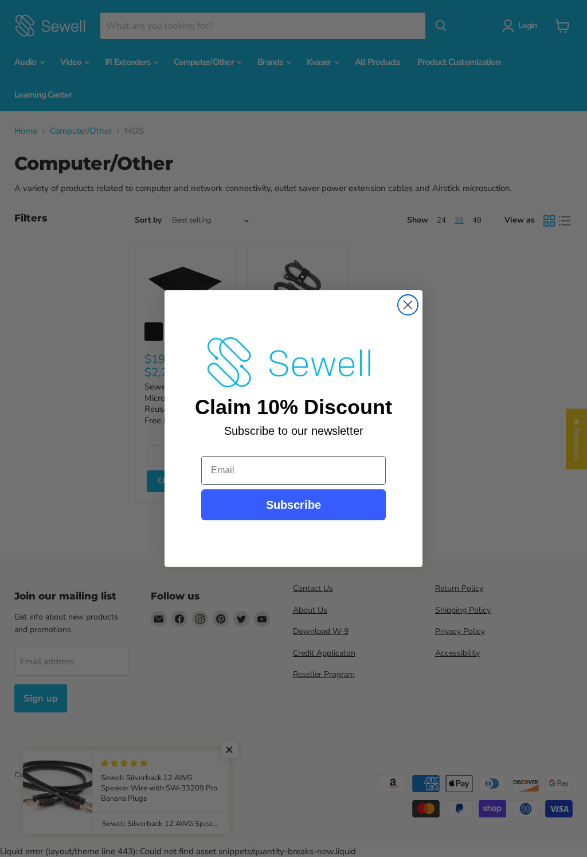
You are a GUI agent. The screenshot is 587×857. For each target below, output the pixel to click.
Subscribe (293, 504)
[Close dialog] (408, 305)
